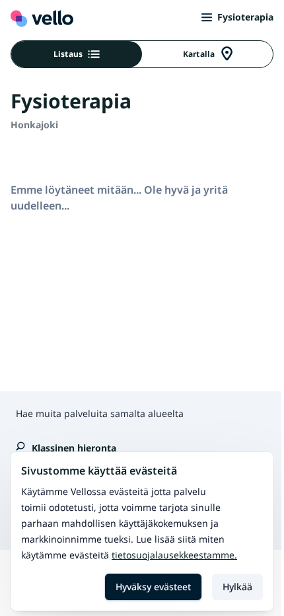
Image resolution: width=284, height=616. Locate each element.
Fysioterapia (245, 17)
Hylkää (237, 586)
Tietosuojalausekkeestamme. (174, 555)
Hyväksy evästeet (153, 586)
